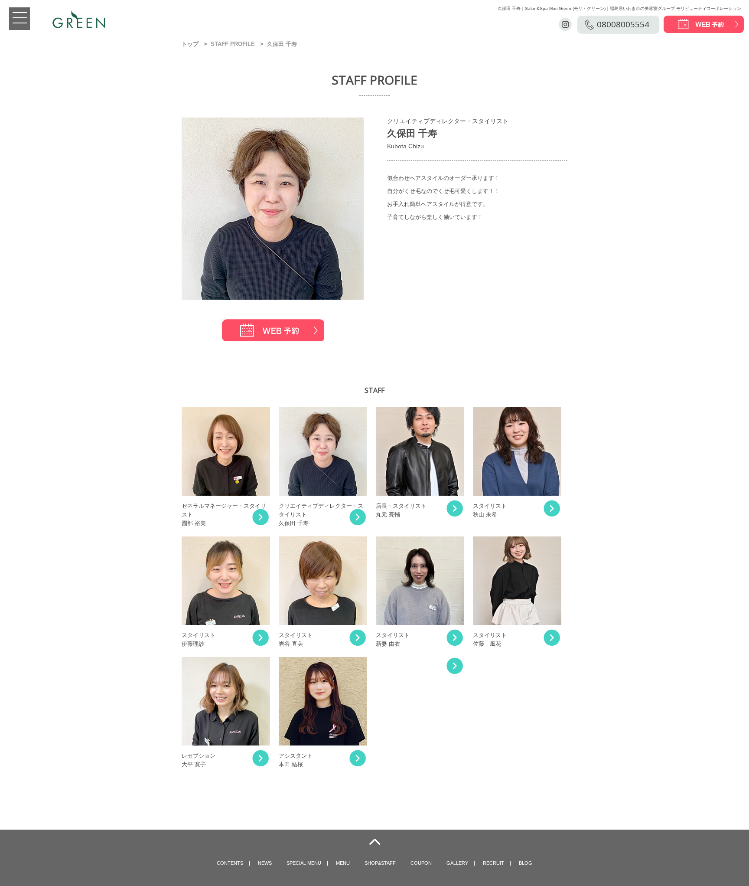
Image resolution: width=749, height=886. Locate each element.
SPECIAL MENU (304, 863)
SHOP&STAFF (380, 863)
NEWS (265, 863)
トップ (190, 44)
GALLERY (457, 863)
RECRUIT (493, 863)
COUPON (421, 863)
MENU (343, 863)
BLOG (525, 863)
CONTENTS (230, 863)
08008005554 (623, 24)
